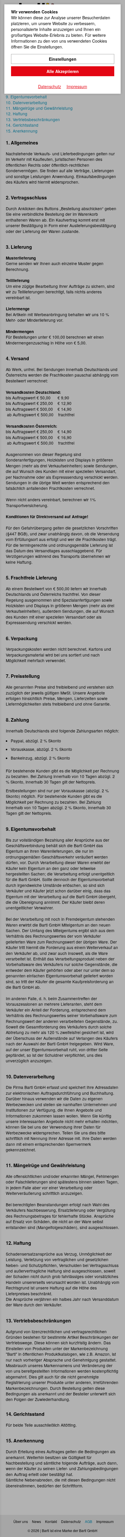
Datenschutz (49, 86)
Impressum (77, 86)
